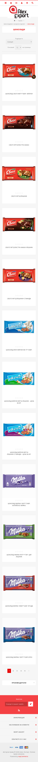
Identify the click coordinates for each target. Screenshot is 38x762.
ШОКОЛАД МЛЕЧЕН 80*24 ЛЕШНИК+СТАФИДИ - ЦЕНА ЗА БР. (19, 453)
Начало (15, 20)
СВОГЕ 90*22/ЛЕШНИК (19, 196)
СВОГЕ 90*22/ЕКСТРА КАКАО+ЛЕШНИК (19, 247)
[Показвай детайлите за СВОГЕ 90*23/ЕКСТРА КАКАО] (19, 122)
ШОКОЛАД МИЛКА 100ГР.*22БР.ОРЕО (19, 657)
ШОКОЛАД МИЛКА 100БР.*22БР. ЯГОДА (19, 606)
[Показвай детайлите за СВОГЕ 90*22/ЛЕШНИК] (19, 174)
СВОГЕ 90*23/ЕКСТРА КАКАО (19, 145)
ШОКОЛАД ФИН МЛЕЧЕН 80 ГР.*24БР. (19, 350)
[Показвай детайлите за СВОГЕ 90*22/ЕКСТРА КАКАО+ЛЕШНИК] (19, 225)
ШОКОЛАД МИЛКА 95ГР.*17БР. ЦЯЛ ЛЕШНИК (19, 556)
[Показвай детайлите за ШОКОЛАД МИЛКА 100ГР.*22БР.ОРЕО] (19, 635)
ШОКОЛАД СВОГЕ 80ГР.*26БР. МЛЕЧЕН (19, 94)
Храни (20, 21)
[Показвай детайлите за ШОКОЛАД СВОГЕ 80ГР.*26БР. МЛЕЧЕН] (19, 71)
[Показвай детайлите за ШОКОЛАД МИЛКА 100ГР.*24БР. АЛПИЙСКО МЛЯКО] (19, 481)
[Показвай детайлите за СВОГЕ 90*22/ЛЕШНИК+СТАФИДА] (19, 276)
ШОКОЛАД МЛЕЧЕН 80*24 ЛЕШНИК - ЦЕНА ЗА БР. (19, 402)
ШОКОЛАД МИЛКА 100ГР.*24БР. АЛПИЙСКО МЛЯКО (19, 504)
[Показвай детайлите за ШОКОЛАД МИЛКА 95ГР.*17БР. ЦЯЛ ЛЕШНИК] (19, 532)
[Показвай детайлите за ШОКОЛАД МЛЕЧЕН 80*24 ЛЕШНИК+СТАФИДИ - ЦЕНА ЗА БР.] (19, 430)
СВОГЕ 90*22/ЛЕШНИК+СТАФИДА (19, 299)
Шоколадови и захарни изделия (14, 24)
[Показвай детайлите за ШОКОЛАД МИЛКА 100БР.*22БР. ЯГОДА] (19, 583)
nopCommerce (23, 756)
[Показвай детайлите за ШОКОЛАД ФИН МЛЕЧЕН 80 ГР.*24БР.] (19, 327)
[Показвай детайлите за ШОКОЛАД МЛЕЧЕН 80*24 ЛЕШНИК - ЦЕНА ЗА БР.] (19, 379)
